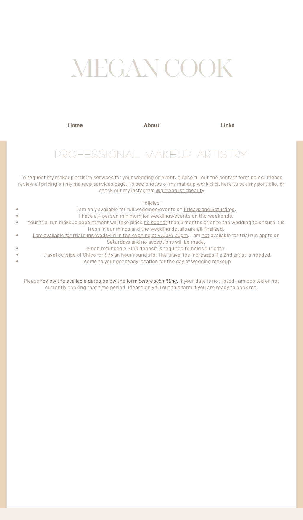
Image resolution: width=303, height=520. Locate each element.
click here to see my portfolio (243, 183)
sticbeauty (192, 190)
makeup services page (99, 183)
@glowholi (168, 190)
